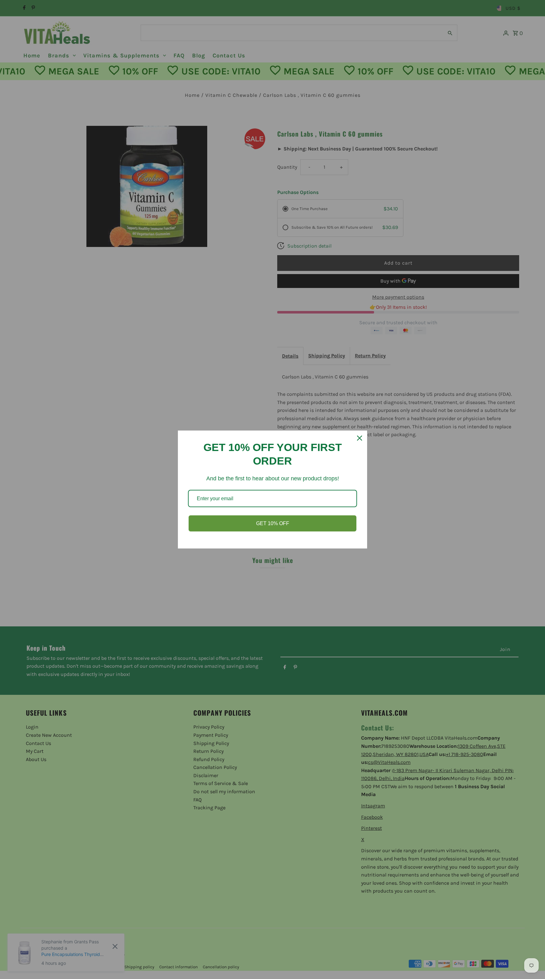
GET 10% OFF (272, 523)
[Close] (359, 438)
